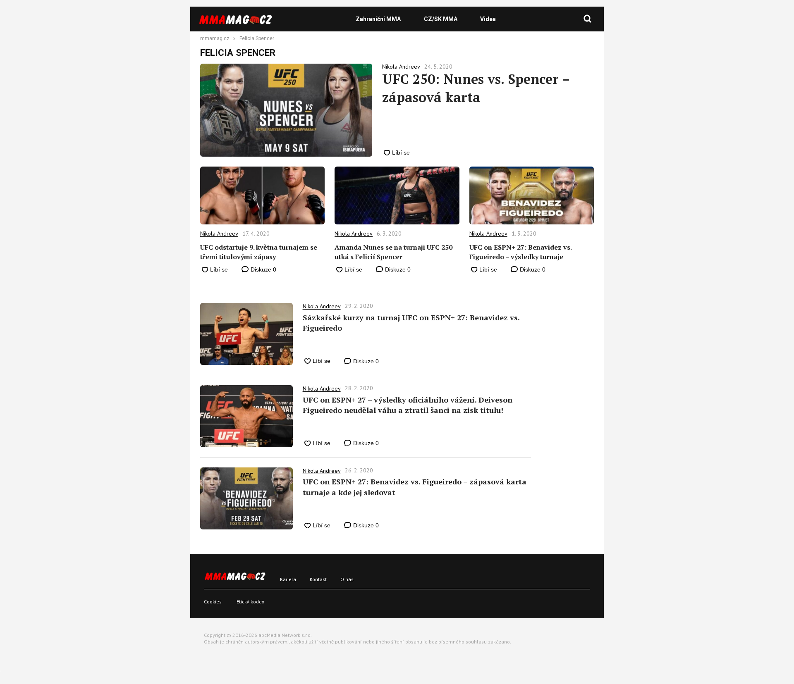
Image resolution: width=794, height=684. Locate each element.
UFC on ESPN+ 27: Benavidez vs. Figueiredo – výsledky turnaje (520, 252)
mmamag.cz (215, 38)
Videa (488, 19)
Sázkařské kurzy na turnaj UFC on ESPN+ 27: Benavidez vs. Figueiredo (411, 322)
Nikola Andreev (219, 233)
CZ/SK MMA (440, 19)
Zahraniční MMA (378, 19)
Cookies (213, 601)
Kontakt (318, 579)
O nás (347, 579)
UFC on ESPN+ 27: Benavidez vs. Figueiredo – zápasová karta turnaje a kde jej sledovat (414, 487)
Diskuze (262, 269)
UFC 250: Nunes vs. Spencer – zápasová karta (475, 88)
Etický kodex (250, 601)
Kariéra (288, 579)
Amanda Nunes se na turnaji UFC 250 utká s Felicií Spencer (393, 252)
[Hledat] (587, 19)
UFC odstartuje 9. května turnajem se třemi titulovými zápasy (258, 252)
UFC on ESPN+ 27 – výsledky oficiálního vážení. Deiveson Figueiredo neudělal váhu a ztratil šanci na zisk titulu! (407, 405)
